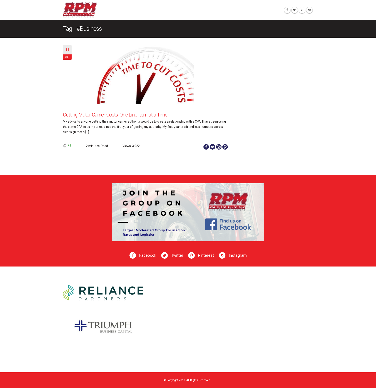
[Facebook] (287, 10)
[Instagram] (309, 10)
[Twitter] (294, 10)
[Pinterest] (302, 10)
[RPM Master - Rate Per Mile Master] (80, 10)
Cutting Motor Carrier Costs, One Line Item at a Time (115, 115)
